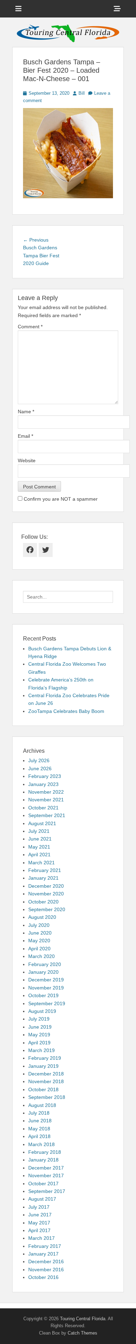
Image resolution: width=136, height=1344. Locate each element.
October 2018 (43, 1089)
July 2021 (39, 831)
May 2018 (39, 1128)
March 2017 (41, 1238)
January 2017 (43, 1254)
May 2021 (39, 847)
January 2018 (43, 1160)
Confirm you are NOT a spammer (60, 499)
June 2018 (40, 1120)
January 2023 (43, 784)
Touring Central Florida (82, 1318)
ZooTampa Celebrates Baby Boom (66, 711)
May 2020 (39, 940)
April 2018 (39, 1136)
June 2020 (40, 933)
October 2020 (43, 902)
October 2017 (43, 1183)
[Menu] (18, 8)
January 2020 (43, 972)
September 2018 (46, 1097)
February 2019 (44, 1058)
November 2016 (46, 1269)
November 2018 (46, 1081)
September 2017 (46, 1191)
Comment (30, 326)
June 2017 (40, 1214)
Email (25, 436)
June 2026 (40, 768)
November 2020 (46, 893)
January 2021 (43, 878)
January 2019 (43, 1066)
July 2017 (39, 1207)
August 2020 (42, 917)
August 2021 (42, 823)
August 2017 (42, 1199)
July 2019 (39, 1019)
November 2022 (46, 792)
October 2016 (43, 1277)
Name (26, 411)
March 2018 (41, 1144)
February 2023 (44, 776)
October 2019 (43, 995)
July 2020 (39, 925)
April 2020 (39, 948)
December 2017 (46, 1168)
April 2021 (39, 854)
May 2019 (39, 1034)
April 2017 (39, 1230)
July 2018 (39, 1113)
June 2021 (40, 839)
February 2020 (44, 964)
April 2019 (39, 1042)
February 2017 (44, 1246)
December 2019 (46, 979)
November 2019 (46, 988)
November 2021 (46, 799)
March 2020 (41, 956)
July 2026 (39, 760)
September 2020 (46, 909)
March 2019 (41, 1050)
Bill (81, 93)
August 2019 (42, 1011)
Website (27, 460)
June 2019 (40, 1027)
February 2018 (44, 1152)
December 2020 (46, 886)
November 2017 (46, 1175)
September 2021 (46, 815)
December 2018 (46, 1074)
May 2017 (39, 1222)
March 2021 (41, 862)
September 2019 (46, 1003)
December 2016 (46, 1261)
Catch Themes (82, 1333)
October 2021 (43, 807)
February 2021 (44, 870)
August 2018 (42, 1105)
